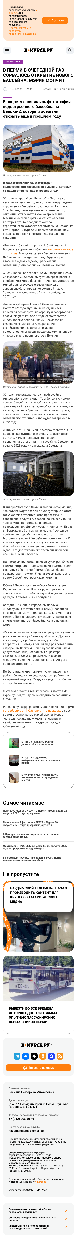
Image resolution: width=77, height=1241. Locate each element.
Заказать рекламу (41, 1067)
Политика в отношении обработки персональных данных (30, 1210)
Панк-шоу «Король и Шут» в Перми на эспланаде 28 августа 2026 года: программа (35, 812)
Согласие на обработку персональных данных (32, 1219)
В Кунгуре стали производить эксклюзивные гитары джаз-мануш (31, 835)
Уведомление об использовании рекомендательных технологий (29, 1227)
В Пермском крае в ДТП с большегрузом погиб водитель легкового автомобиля (32, 859)
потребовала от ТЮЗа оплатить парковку (32, 710)
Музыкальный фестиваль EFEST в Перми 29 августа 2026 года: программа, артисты (30, 824)
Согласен (58, 20)
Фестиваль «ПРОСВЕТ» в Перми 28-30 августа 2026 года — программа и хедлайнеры (35, 847)
